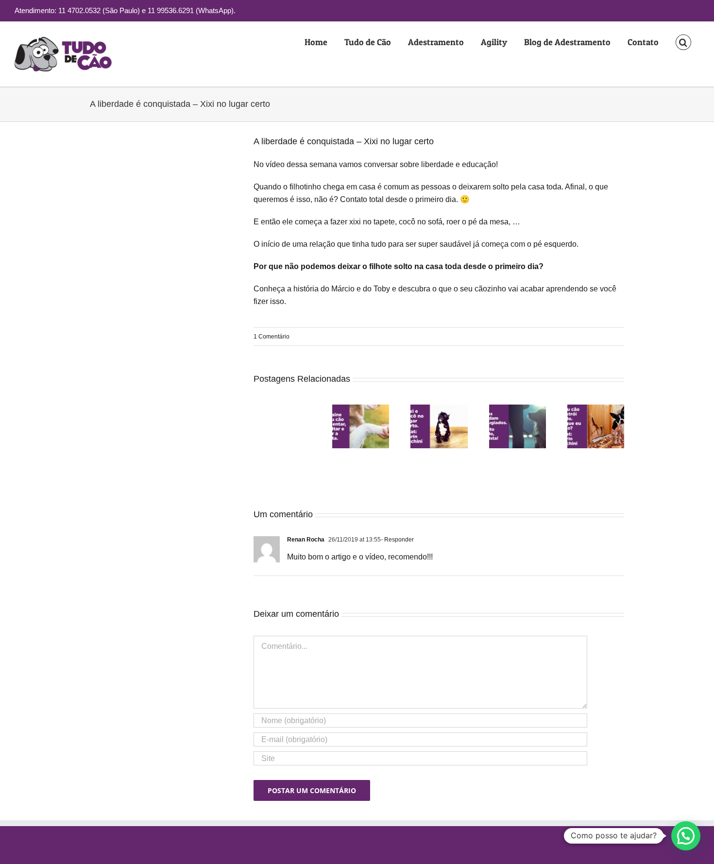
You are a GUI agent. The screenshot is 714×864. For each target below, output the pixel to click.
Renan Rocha (305, 539)
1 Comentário (271, 336)
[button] (683, 42)
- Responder (397, 539)
